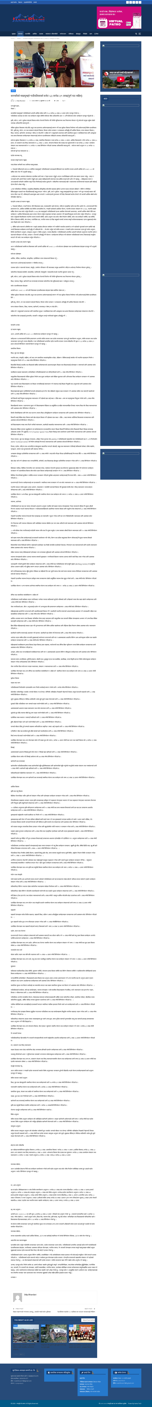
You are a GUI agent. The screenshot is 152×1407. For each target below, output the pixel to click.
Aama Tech (137, 1403)
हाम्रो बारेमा (14, 2)
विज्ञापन (20, 2)
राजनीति (27, 34)
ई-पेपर (96, 34)
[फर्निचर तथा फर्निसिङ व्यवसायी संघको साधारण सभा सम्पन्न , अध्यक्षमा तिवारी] (82, 1334)
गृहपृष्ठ (14, 34)
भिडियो (85, 34)
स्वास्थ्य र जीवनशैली (51, 34)
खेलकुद (78, 34)
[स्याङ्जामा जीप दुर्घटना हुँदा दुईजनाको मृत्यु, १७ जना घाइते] (54, 1334)
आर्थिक (35, 34)
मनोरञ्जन (63, 34)
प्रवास (41, 34)
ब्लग (91, 34)
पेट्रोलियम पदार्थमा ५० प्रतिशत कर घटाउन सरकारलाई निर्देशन (76, 1312)
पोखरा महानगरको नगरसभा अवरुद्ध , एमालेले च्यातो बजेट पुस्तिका (32, 1312)
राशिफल (71, 34)
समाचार (20, 34)
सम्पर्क (35, 2)
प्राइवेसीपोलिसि (28, 2)
